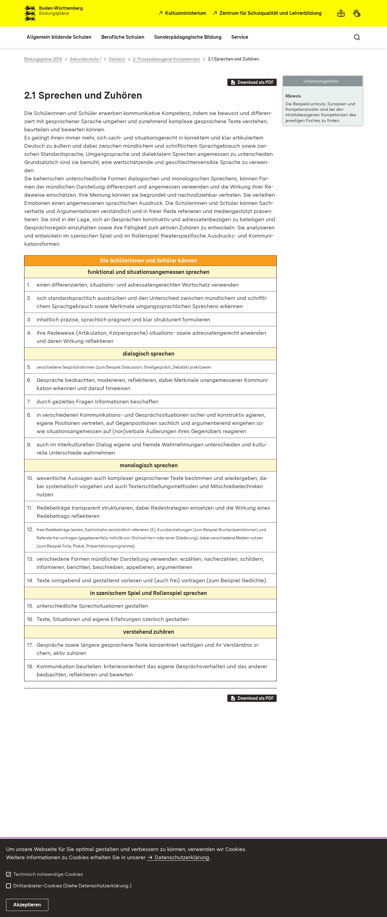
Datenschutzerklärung (181, 857)
